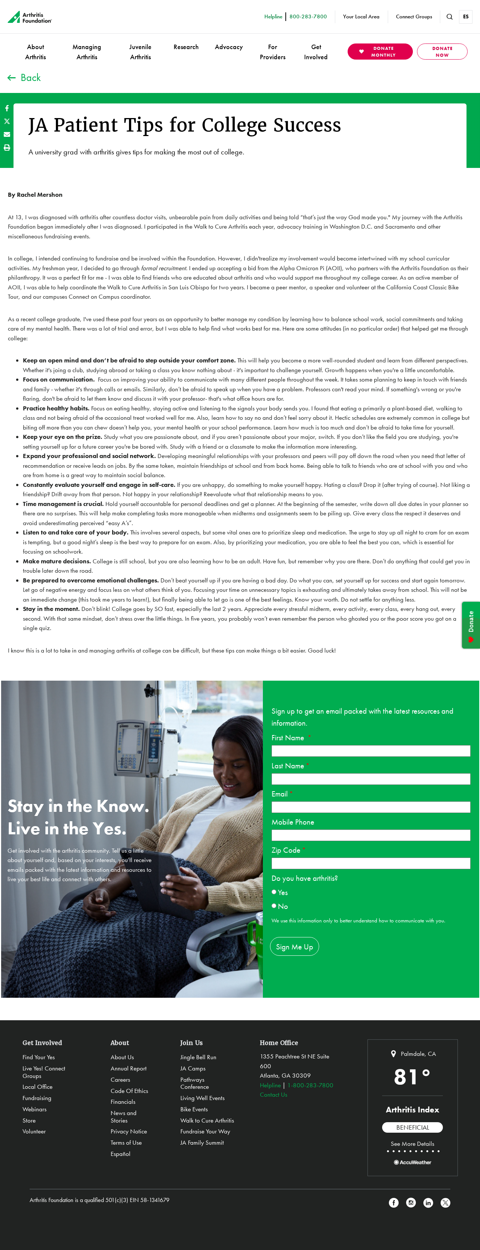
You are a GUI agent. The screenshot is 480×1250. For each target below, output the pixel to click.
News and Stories (123, 1116)
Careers (120, 1079)
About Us (122, 1057)
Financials (123, 1101)
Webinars (34, 1109)
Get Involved (316, 51)
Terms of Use (126, 1142)
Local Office (37, 1086)
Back (31, 77)
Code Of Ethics (129, 1091)
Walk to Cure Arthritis (207, 1120)
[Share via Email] (7, 134)
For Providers (272, 51)
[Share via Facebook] (7, 108)
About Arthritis (35, 51)
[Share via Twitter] (7, 121)
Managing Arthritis (86, 51)
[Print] (7, 147)
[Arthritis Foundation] (30, 16)
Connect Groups (414, 16)
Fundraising (36, 1098)
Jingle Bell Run (198, 1057)
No (283, 906)
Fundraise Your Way (205, 1131)
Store (29, 1120)
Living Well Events (202, 1098)
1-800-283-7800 (310, 1085)
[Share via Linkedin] (428, 1203)
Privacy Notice (129, 1131)
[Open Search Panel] (450, 16)
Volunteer (34, 1131)
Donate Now (442, 51)
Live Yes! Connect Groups (43, 1072)
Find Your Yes (38, 1057)
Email (280, 794)
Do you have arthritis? (305, 878)
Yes (283, 892)
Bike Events (194, 1109)
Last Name (288, 765)
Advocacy (229, 46)
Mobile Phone (293, 822)
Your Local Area (361, 16)
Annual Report (129, 1068)
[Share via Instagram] (411, 1203)
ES (466, 16)
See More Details (412, 1143)
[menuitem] (35, 51)
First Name (289, 737)
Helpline (270, 1085)
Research (186, 46)
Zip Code (286, 850)
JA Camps (193, 1068)
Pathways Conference (194, 1083)
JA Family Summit (202, 1142)
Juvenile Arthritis (140, 51)
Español (120, 1154)
